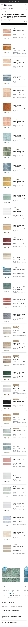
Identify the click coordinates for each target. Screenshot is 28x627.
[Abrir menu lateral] (2, 5)
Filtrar (6, 24)
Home (2, 11)
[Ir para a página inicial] (8, 5)
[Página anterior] (5, 558)
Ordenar (19, 24)
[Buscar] (25, 8)
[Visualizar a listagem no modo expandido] (26, 21)
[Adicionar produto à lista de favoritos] (10, 29)
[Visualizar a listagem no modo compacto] (24, 21)
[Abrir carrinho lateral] (26, 5)
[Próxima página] (23, 558)
